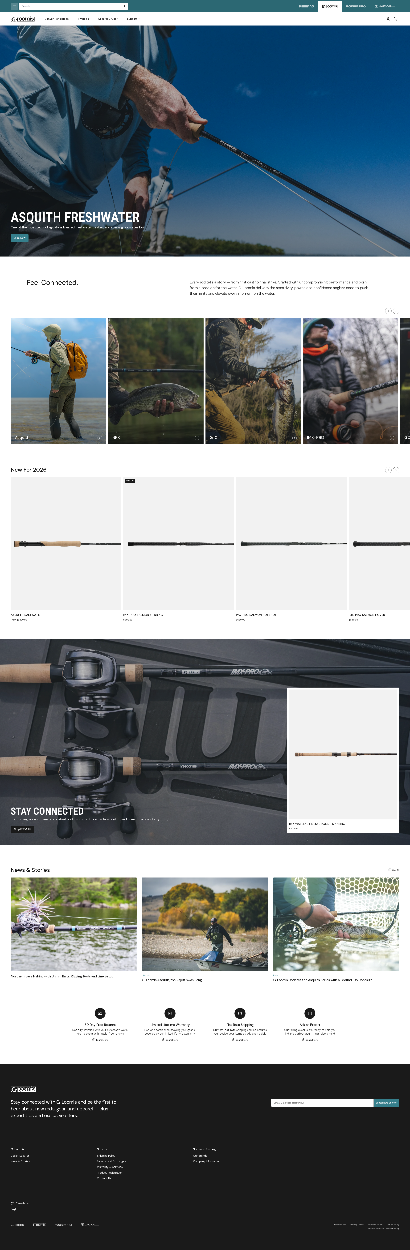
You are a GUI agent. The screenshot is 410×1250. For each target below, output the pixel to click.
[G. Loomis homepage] (330, 6)
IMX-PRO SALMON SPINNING (143, 615)
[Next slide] (396, 311)
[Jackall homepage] (385, 6)
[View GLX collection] (253, 381)
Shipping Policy (375, 1224)
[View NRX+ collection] (156, 381)
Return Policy (393, 1224)
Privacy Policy (357, 1224)
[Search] (124, 6)
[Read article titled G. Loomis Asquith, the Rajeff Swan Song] (205, 932)
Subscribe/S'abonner (386, 1102)
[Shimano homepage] (306, 6)
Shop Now (19, 238)
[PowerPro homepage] (356, 6)
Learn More (102, 1039)
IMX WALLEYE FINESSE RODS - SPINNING (317, 824)
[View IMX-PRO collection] (350, 381)
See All (395, 870)
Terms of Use (340, 1224)
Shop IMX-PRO (22, 829)
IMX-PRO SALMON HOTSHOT (256, 615)
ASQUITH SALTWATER (26, 615)
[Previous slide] (388, 311)
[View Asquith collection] (58, 381)
